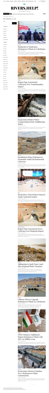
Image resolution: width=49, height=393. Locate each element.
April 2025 (4, 78)
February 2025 (5, 82)
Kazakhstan (7, 1)
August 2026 (5, 44)
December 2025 (5, 61)
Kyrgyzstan (11, 1)
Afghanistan (23, 1)
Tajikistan (15, 1)
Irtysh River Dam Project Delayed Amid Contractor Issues (31, 195)
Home (4, 1)
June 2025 (4, 74)
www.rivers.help (11, 389)
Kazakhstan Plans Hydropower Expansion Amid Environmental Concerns (31, 159)
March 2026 (5, 55)
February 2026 (5, 57)
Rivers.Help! (24, 8)
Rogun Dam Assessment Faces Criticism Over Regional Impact (31, 230)
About (35, 1)
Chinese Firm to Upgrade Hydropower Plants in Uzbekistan (31, 300)
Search (4, 21)
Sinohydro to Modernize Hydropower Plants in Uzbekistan (31, 48)
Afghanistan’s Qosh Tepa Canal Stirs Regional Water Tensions (30, 265)
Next (34, 384)
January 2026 (5, 59)
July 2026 (4, 46)
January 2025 (5, 84)
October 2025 (5, 65)
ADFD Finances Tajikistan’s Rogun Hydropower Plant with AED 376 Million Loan (30, 336)
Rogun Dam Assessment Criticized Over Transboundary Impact (30, 84)
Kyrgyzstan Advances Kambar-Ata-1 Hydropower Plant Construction (30, 373)
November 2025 (5, 63)
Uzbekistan (19, 1)
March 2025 (5, 80)
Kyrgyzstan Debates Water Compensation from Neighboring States (31, 121)
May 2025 (4, 76)
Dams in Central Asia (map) (29, 1)
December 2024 (5, 86)
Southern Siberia (5, 39)
